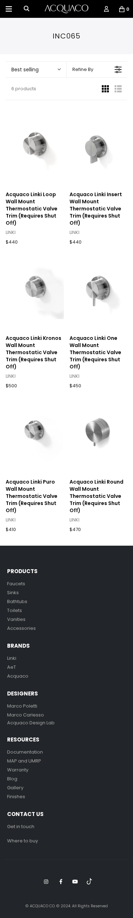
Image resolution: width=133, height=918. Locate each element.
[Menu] (9, 9)
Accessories (21, 628)
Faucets (16, 583)
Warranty (17, 769)
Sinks (13, 592)
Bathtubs (17, 601)
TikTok (90, 882)
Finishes (16, 796)
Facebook (61, 882)
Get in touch (20, 826)
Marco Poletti (22, 706)
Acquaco (17, 676)
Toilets (14, 610)
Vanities (16, 619)
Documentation (25, 752)
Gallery (15, 787)
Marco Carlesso (25, 715)
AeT (11, 667)
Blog (12, 778)
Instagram (46, 882)
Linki (11, 658)
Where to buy (22, 840)
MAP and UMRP (24, 761)
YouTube (75, 882)
